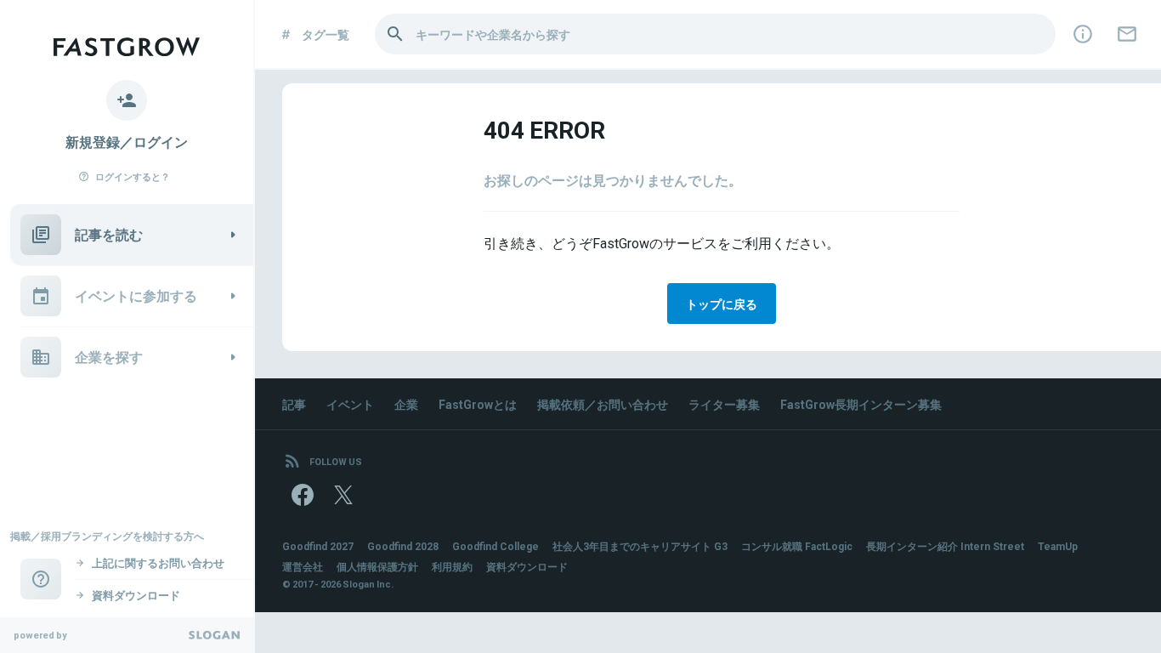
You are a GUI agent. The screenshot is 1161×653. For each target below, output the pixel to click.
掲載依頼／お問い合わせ (602, 403)
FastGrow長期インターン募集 (861, 403)
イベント (350, 403)
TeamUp (1058, 546)
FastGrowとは (478, 403)
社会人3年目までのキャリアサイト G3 (640, 546)
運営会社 (302, 566)
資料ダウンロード (527, 566)
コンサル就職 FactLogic (796, 546)
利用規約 (452, 566)
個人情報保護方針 (377, 566)
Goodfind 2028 (403, 546)
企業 (406, 403)
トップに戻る (721, 303)
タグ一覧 (325, 34)
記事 (294, 403)
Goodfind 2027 (318, 546)
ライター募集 (724, 403)
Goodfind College (495, 546)
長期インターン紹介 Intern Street (945, 546)
